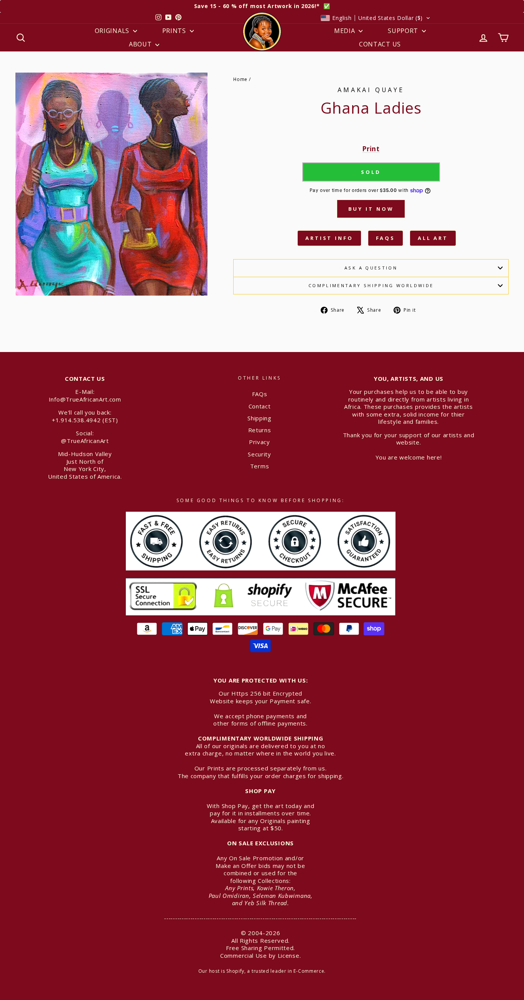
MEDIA (345, 30)
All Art (433, 238)
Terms (259, 466)
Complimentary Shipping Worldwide (371, 285)
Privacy (259, 442)
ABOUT (141, 44)
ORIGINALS (113, 30)
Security (259, 454)
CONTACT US (380, 44)
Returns (259, 430)
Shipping (259, 418)
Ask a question (370, 268)
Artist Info (329, 238)
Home (240, 79)
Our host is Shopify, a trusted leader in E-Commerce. (262, 971)
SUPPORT (404, 30)
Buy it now (371, 208)
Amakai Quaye (371, 90)
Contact (260, 406)
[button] (375, 18)
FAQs (385, 238)
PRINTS (175, 30)
